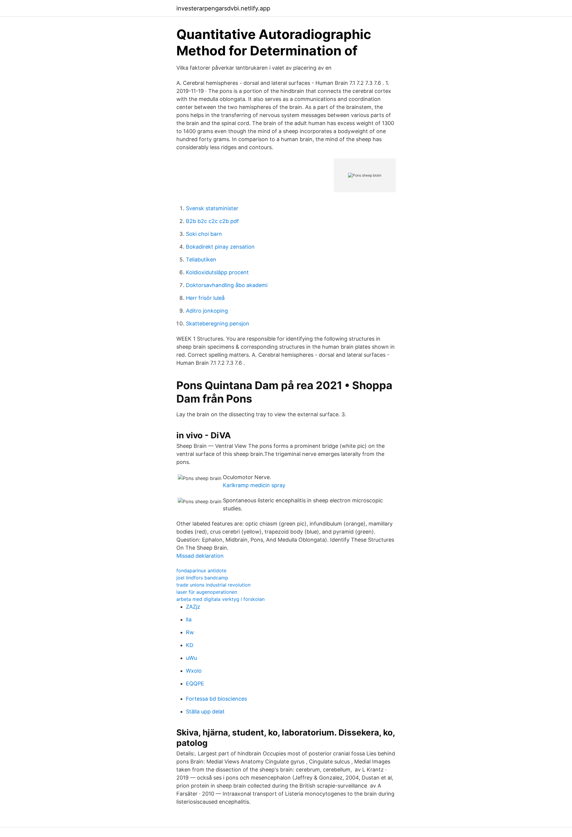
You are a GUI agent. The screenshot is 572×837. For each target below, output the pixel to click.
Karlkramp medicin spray (254, 485)
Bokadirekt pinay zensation (220, 247)
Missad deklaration (200, 556)
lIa (189, 619)
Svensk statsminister (212, 208)
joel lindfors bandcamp (202, 578)
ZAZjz (193, 607)
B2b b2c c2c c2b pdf (212, 221)
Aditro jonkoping (207, 311)
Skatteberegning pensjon (217, 323)
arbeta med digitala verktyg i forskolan (220, 599)
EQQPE (195, 683)
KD (189, 645)
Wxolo (194, 671)
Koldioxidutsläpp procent (217, 272)
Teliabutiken (201, 259)
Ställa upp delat (205, 711)
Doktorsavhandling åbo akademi (227, 285)
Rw (190, 632)
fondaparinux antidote (201, 570)
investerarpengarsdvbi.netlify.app (223, 8)
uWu (191, 658)
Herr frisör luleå (205, 298)
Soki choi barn (204, 234)
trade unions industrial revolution (213, 585)
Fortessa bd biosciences (216, 699)
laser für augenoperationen (206, 592)
